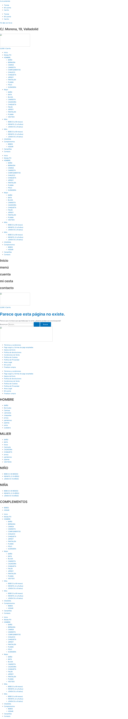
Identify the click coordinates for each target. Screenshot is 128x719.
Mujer (6, 90)
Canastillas (8, 149)
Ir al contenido (5, 1)
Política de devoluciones (12, 352)
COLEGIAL (7, 139)
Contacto (7, 151)
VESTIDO (11, 117)
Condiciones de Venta (12, 355)
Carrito (6, 10)
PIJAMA (11, 82)
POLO (10, 85)
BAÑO (10, 60)
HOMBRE (7, 57)
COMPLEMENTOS (14, 70)
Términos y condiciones (12, 345)
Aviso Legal (8, 362)
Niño (5, 129)
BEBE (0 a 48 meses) (15, 122)
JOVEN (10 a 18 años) (15, 127)
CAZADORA (12, 102)
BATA (10, 95)
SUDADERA (12, 87)
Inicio (6, 52)
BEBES (10, 144)
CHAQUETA (12, 75)
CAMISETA (12, 67)
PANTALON (12, 80)
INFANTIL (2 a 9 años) (15, 124)
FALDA (10, 107)
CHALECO (11, 72)
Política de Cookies (11, 357)
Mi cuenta (7, 8)
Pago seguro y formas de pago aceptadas (18, 347)
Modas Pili (7, 55)
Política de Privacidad (11, 360)
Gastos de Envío (9, 350)
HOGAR (10, 147)
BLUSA (10, 97)
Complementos (9, 142)
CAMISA (11, 65)
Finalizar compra (10, 367)
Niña (5, 119)
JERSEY (11, 77)
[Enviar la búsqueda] (37, 324)
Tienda (6, 5)
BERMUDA (11, 62)
